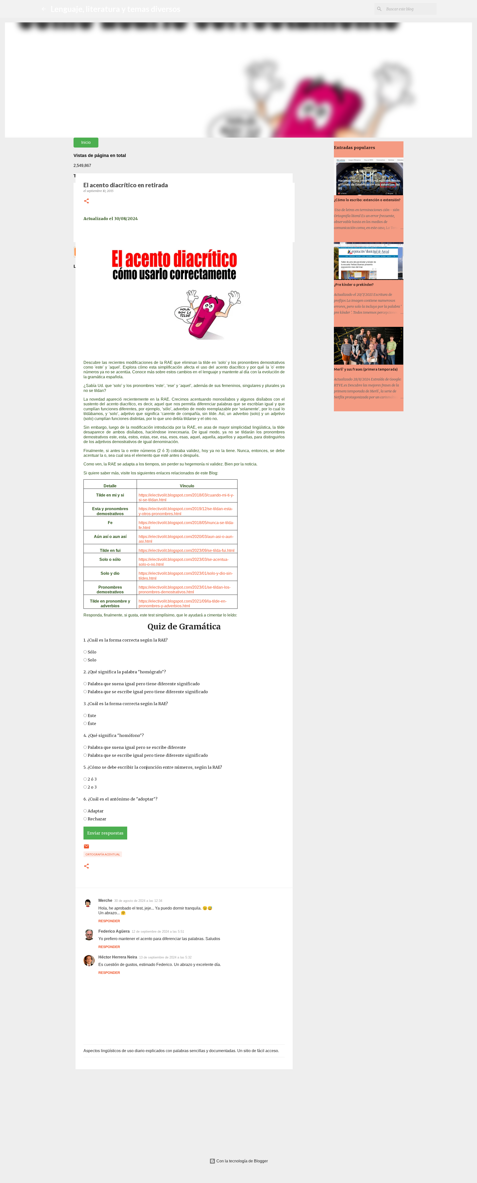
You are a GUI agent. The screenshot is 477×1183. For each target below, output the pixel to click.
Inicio (86, 142)
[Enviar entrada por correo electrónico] (86, 848)
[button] (86, 201)
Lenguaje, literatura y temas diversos (115, 9)
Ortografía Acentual (102, 854)
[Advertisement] (184, 1111)
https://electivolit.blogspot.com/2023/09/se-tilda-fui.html (187, 550)
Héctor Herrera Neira (117, 957)
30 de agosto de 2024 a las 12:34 (138, 901)
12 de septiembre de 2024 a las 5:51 (158, 931)
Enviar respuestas (105, 833)
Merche (105, 900)
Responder (109, 921)
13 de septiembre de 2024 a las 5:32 (165, 957)
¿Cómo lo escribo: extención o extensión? (367, 200)
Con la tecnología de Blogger (241, 1161)
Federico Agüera (114, 931)
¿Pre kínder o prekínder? (354, 285)
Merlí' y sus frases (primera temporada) (366, 369)
